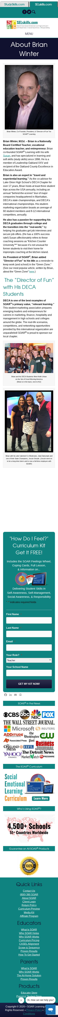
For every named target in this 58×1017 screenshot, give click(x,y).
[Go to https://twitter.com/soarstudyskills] (29, 12)
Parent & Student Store (29, 996)
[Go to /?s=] (33, 12)
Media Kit (29, 912)
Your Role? (14, 655)
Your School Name (17, 667)
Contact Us (29, 891)
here (31, 271)
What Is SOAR (29, 929)
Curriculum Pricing (29, 940)
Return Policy (29, 905)
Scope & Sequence (29, 947)
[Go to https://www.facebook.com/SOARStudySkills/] (24, 12)
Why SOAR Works (29, 936)
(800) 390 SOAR (29, 894)
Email (10, 641)
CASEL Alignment (29, 944)
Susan (6, 155)
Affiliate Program (29, 916)
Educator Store (29, 992)
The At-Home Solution (29, 975)
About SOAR (29, 898)
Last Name (13, 628)
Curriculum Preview (29, 908)
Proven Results (29, 951)
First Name (13, 614)
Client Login (29, 901)
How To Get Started (29, 954)
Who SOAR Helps (29, 933)
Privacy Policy (34, 1010)
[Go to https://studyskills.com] (14, 4)
